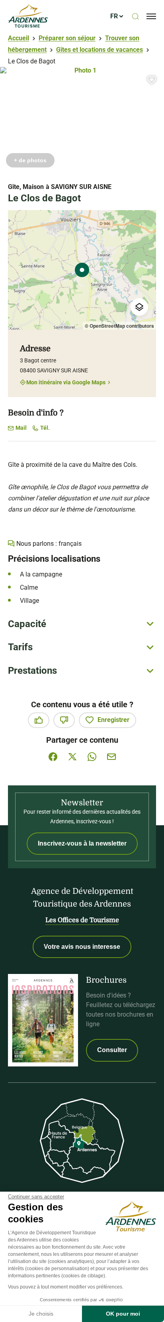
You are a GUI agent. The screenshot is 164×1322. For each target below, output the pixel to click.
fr (114, 16)
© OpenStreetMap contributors (119, 325)
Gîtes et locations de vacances (99, 49)
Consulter (112, 1050)
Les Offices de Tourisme (82, 920)
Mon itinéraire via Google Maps (65, 382)
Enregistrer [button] (113, 720)
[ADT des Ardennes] (28, 16)
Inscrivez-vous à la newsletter (82, 843)
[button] (151, 80)
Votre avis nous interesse (82, 946)
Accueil (18, 38)
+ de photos (30, 160)
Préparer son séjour (67, 38)
